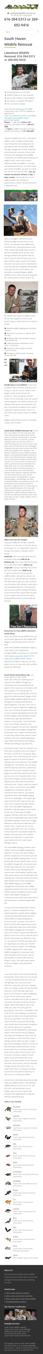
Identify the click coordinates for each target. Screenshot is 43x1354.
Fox (14, 1199)
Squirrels (16, 1116)
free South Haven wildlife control (16, 118)
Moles (15, 1162)
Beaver (15, 1190)
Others (15, 1255)
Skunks (15, 1134)
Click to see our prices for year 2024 (19, 1296)
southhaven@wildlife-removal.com (23, 13)
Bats (14, 1227)
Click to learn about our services (17, 1293)
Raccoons (16, 1106)
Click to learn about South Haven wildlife (21, 1299)
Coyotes (16, 1209)
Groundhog (17, 1171)
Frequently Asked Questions (16, 1302)
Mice (15, 1153)
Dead (15, 1246)
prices (22, 109)
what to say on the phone (18, 656)
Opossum (16, 1125)
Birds (15, 1218)
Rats (14, 1144)
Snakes (15, 1236)
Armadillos (17, 1181)
